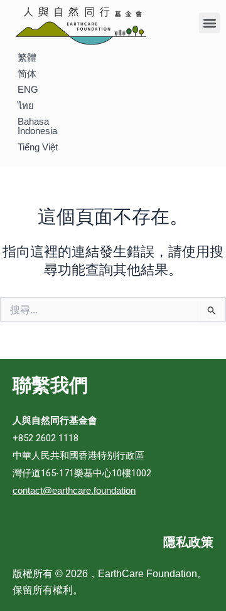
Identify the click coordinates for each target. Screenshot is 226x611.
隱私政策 (188, 542)
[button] (209, 23)
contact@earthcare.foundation (74, 491)
